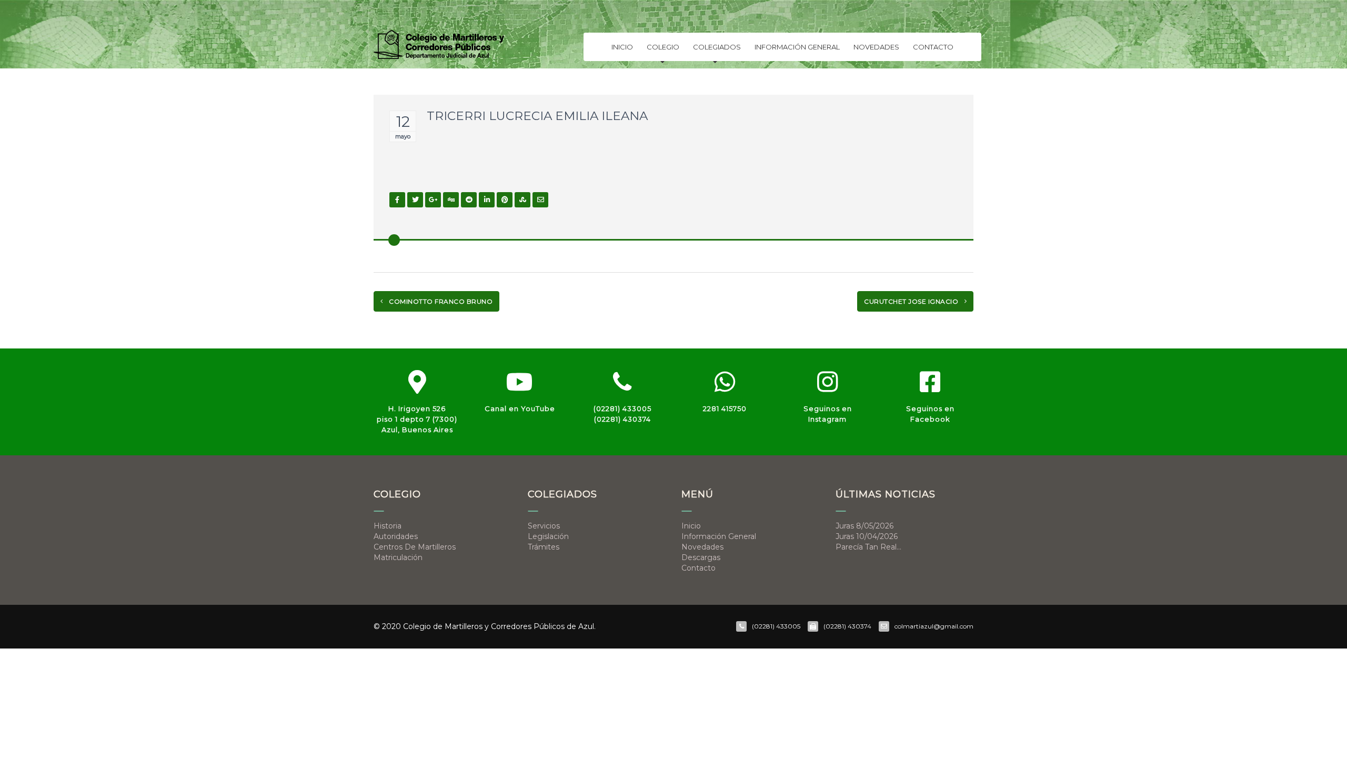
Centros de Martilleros (415, 547)
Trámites (543, 547)
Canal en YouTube (520, 408)
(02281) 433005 (622, 408)
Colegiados (717, 47)
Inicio (622, 47)
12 (403, 122)
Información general (797, 47)
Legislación (548, 536)
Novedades (876, 47)
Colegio (663, 47)
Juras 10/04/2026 (867, 536)
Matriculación (398, 557)
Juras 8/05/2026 (864, 526)
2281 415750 (725, 408)
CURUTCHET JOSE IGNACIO (912, 301)
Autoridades (396, 536)
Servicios (544, 526)
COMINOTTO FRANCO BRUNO (440, 301)
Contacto (933, 47)
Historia (387, 526)
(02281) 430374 (622, 419)
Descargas (700, 557)
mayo (402, 136)
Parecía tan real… (868, 547)
